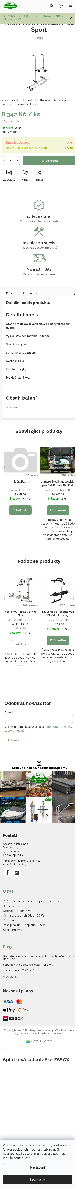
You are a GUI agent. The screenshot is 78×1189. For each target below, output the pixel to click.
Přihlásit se (14, 740)
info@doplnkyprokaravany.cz (22, 860)
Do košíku (52, 160)
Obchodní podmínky (16, 910)
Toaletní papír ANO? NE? (18, 970)
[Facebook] (7, 872)
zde (27, 1158)
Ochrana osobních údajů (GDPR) (24, 915)
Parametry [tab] (30, 293)
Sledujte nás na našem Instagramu (40, 767)
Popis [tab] (9, 293)
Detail (18, 644)
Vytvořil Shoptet (41, 1040)
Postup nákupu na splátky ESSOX (24, 925)
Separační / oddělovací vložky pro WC (28, 964)
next (73, 467)
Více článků (10, 976)
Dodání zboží (11, 906)
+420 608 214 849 (14, 864)
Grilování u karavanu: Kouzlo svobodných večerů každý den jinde (39, 957)
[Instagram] (16, 872)
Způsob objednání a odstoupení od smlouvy (32, 901)
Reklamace (10, 920)
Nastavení (37, 1167)
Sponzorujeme (12, 929)
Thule (39, 37)
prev (5, 467)
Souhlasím (37, 1179)
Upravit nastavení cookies (46, 1033)
